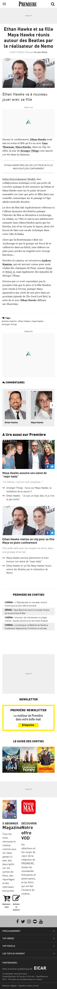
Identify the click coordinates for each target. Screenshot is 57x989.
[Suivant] (52, 405)
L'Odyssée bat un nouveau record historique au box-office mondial (26, 604)
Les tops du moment (13, 953)
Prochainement (11, 931)
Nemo (49, 268)
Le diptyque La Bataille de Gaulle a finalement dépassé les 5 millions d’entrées (26, 627)
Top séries (8, 938)
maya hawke (37, 321)
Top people (8, 946)
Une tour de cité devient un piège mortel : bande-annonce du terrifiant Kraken (26, 619)
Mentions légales (9, 985)
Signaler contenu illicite (28, 985)
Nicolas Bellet (40, 52)
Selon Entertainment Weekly (18, 179)
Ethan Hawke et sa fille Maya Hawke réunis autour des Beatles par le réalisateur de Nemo (28, 569)
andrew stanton (9, 321)
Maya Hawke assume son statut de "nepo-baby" (24, 474)
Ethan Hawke (38, 139)
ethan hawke (24, 321)
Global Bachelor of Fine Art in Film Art (18, 976)
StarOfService (42, 976)
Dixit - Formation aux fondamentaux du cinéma (22, 979)
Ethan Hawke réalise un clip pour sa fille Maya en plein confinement (28, 167)
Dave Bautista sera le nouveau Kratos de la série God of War (27, 611)
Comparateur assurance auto (14, 973)
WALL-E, (10, 271)
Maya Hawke (23, 147)
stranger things (9, 324)
